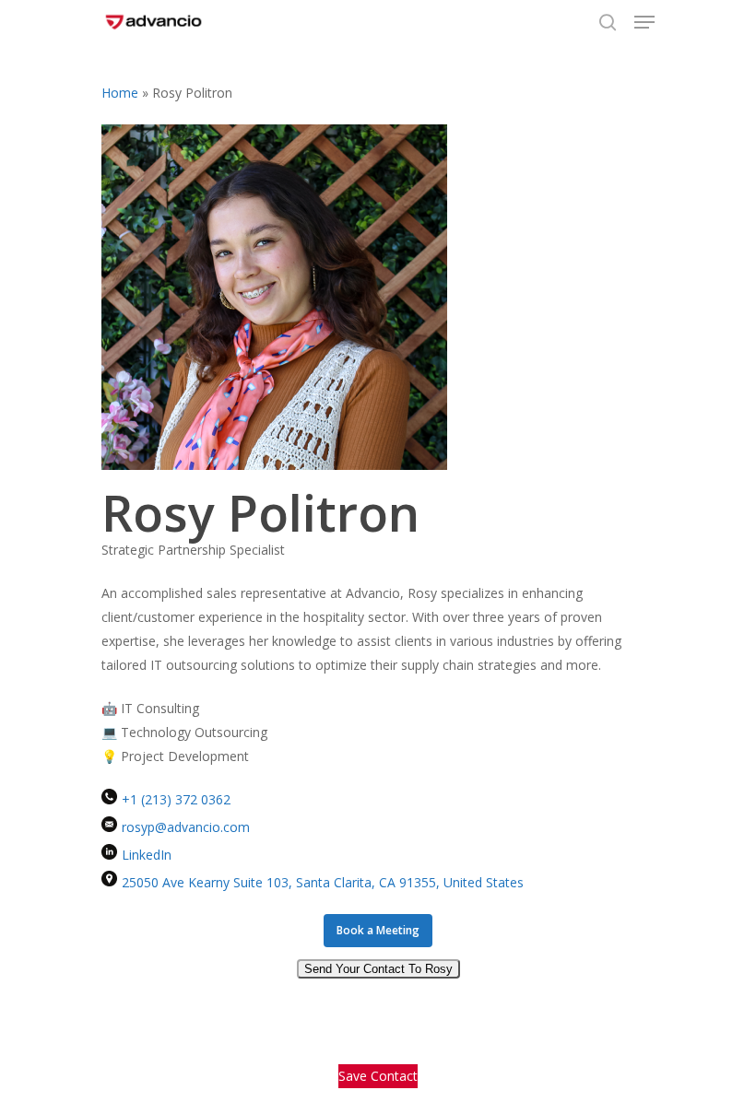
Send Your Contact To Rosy (378, 969)
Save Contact (378, 1075)
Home (119, 92)
